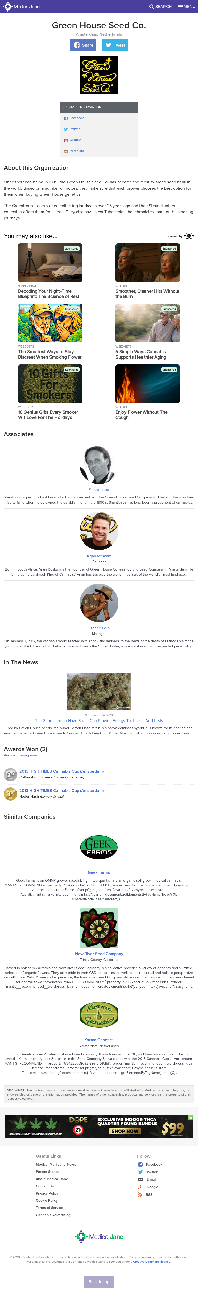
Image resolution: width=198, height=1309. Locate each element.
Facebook (77, 118)
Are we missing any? (20, 755)
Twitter (75, 129)
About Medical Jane (52, 1179)
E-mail (151, 1179)
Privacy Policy (47, 1193)
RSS (149, 1194)
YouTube (75, 140)
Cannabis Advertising (53, 1215)
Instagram (77, 151)
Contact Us (45, 1186)
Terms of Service (49, 1208)
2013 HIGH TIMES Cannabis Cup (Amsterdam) (61, 771)
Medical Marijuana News (56, 1164)
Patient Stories (47, 1172)
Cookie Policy (47, 1200)
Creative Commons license (151, 1261)
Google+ (153, 1187)
